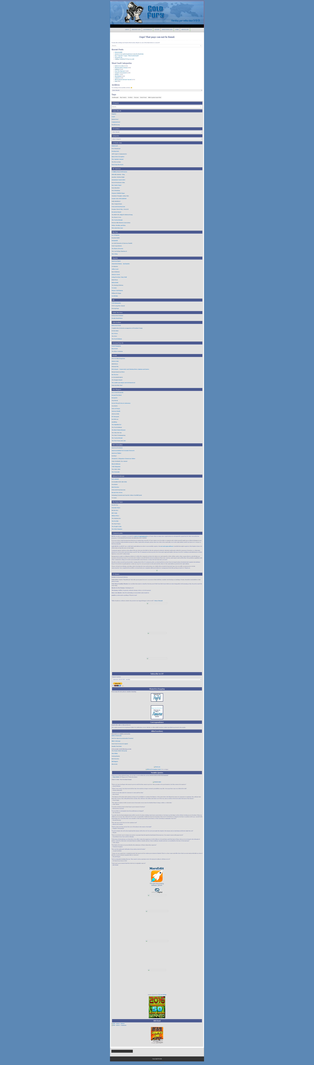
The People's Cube (117, 526)
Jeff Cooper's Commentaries (119, 154)
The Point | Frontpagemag (118, 435)
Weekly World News (117, 318)
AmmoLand (115, 145)
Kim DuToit (115, 348)
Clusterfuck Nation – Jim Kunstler (121, 263)
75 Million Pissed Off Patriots (119, 171)
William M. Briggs (116, 293)
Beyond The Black (117, 395)
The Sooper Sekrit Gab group (119, 750)
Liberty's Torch (116, 274)
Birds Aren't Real (116, 325)
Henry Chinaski (158, 600)
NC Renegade (115, 416)
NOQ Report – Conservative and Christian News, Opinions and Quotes (130, 369)
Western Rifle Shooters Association (121, 222)
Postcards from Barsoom (118, 206)
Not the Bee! (115, 510)
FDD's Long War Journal (118, 305)
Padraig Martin (116, 756)
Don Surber (115, 406)
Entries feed (115, 119)
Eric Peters (115, 333)
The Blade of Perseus (117, 248)
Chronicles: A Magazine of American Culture (123, 458)
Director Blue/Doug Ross (118, 358)
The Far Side (115, 521)
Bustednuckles (116, 188)
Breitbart (114, 455)
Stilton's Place (115, 515)
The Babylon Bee (116, 518)
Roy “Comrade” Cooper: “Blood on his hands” (127, 55)
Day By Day (115, 505)
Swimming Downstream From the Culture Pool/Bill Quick (127, 495)
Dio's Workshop (116, 190)
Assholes (117, 77)
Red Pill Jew (115, 419)
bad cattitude (115, 479)
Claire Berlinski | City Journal (119, 461)
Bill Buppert (115, 761)
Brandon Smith (116, 237)
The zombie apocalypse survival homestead (123, 382)
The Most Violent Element (118, 430)
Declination (115, 266)
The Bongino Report (117, 380)
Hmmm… (117, 74)
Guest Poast (143, 97)
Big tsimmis (118, 76)
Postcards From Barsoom (118, 489)
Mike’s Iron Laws (167, 29)
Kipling (157, 29)
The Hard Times (116, 523)
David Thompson (116, 346)
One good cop (118, 57)
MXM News (115, 364)
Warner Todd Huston (117, 290)
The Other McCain (117, 432)
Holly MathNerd (116, 201)
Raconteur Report (116, 212)
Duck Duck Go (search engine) (120, 743)
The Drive (114, 336)
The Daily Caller (116, 469)
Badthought (115, 97)
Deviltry (130, 97)
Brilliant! (117, 69)
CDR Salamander (116, 303)
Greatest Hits (136, 29)
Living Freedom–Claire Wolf (119, 277)
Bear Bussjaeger (116, 148)
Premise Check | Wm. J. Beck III (120, 209)
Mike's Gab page (116, 741)
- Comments (123, 1025)
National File (115, 366)
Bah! (116, 81)
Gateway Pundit (116, 411)
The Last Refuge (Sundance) (119, 251)
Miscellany (185, 29)
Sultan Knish (115, 282)
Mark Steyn (115, 279)
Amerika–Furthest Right (118, 177)
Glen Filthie (115, 753)
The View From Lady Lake (119, 440)
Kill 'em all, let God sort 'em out (123, 79)
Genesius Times (116, 507)
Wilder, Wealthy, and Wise (119, 225)
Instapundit (115, 240)
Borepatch (114, 397)
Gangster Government (121, 72)
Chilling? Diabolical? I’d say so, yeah (124, 59)
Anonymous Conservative (118, 179)
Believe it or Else (119, 66)
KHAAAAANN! (118, 52)
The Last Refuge (162, 994)
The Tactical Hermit (117, 220)
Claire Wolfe (116, 777)
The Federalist (116, 472)
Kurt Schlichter (116, 271)
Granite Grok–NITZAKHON (119, 198)
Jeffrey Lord (115, 269)
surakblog (114, 422)
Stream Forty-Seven (117, 492)
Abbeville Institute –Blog (118, 174)
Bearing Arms (115, 151)
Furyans (136, 97)
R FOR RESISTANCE (117, 377)
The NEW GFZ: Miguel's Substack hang (122, 214)
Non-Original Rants (117, 204)
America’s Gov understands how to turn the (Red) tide (129, 54)
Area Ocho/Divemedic (117, 392)
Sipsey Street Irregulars (118, 156)
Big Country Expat (116, 185)
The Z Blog (115, 254)
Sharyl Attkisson (116, 464)
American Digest (116, 261)
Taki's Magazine (116, 466)
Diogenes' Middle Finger (118, 193)
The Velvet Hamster (117, 529)
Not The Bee (115, 374)
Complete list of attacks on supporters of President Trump (127, 328)
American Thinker (116, 453)
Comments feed (116, 122)
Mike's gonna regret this (154, 97)
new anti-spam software (166, 546)
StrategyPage (115, 308)
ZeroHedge (115, 296)
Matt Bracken (115, 487)
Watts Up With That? (117, 385)
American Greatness (117, 447)
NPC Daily (114, 513)
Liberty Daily (115, 361)
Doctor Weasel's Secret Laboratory (121, 403)
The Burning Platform (117, 285)
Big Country (123, 97)
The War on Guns (116, 162)
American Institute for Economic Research (123, 450)
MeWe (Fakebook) (116, 735)
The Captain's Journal (117, 159)
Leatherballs (147, 29)
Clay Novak (115, 400)
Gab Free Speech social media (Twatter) (122, 738)
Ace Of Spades (115, 235)
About (127, 29)
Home (177, 29)
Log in (113, 116)
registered (140, 536)
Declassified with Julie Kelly (119, 481)
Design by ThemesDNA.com (157, 1063)
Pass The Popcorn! (120, 71)
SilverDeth (114, 764)
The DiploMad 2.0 (116, 424)
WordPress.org (116, 124)
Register (114, 114)
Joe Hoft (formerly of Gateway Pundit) (122, 243)
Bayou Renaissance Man (118, 182)
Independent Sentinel (117, 315)
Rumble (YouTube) (117, 746)
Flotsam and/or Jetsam (121, 67)
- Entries (122, 1023)
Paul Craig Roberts (117, 245)
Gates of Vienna (116, 408)
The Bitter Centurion (117, 351)
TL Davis (114, 288)
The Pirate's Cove (116, 217)
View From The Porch (117, 164)
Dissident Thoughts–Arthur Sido (120, 196)
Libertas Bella (115, 414)
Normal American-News (118, 372)
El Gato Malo (115, 330)
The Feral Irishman (117, 338)
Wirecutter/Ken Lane (117, 228)
